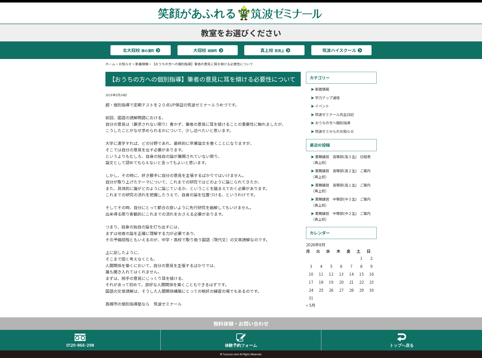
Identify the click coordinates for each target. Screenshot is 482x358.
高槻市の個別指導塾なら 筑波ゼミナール (143, 304)
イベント (322, 105)
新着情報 (322, 89)
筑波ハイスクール (339, 50)
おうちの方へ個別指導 (332, 122)
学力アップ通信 (327, 97)
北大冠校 (138, 50)
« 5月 (310, 305)
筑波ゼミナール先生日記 (334, 114)
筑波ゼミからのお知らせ (334, 131)
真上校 (272, 50)
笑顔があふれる (197, 12)
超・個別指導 (117, 105)
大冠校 (205, 50)
